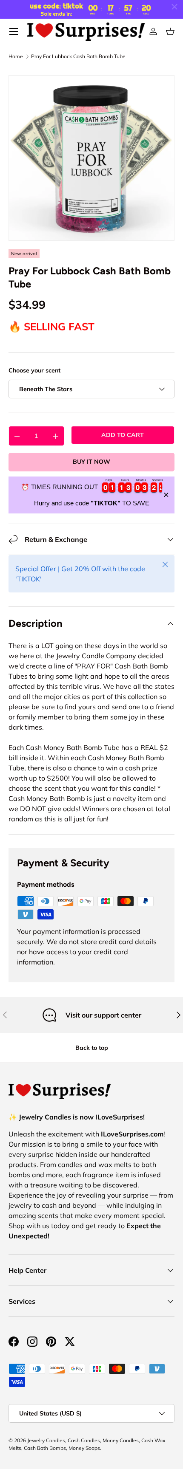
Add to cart (122, 435)
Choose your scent (34, 370)
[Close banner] (166, 495)
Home (16, 56)
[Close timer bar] (174, 6)
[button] (170, 31)
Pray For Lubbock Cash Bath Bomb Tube (78, 56)
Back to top (91, 1048)
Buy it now (91, 461)
